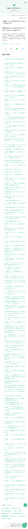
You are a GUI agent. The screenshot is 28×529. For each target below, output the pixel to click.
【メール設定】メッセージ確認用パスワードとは (14, 448)
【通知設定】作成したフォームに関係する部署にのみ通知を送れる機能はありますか (14, 327)
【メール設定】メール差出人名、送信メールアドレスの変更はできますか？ (14, 157)
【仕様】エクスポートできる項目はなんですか (14, 237)
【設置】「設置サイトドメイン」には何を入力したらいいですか (15, 179)
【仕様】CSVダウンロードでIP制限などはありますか (14, 68)
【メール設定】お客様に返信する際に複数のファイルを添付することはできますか (14, 118)
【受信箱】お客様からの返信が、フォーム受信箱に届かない (14, 382)
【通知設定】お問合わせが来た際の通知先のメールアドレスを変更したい (14, 109)
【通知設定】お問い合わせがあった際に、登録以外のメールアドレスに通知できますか (14, 140)
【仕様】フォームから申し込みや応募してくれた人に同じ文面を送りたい (14, 346)
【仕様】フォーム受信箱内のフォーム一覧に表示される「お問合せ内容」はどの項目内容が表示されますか (14, 376)
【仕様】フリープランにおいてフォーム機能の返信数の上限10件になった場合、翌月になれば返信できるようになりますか (14, 460)
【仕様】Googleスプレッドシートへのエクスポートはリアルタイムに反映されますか (14, 73)
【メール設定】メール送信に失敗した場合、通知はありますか (14, 287)
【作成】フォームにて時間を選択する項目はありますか (14, 105)
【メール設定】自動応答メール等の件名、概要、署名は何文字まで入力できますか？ (14, 386)
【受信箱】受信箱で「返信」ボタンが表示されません (14, 367)
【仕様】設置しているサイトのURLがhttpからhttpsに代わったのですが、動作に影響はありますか (15, 282)
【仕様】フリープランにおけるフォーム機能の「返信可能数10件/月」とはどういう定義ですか (15, 453)
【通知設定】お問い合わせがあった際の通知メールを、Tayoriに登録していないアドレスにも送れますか (14, 313)
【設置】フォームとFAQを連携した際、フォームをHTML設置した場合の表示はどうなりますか (14, 408)
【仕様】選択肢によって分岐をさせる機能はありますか (14, 422)
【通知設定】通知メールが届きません (13, 396)
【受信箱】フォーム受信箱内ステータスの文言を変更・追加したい (14, 414)
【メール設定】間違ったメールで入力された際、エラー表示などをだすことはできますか (14, 336)
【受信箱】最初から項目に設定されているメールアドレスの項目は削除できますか (14, 161)
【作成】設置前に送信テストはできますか (14, 207)
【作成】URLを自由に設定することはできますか (14, 242)
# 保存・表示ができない (18, 513)
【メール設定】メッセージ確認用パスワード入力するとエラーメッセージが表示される (14, 391)
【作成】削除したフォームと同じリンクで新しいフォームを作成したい (14, 362)
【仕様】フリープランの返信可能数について (14, 481)
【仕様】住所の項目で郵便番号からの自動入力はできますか (14, 490)
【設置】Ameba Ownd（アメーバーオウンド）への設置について (14, 197)
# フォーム (12, 44)
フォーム (7, 15)
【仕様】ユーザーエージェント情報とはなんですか (14, 233)
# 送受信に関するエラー (6, 513)
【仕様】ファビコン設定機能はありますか (14, 245)
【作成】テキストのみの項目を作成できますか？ (14, 175)
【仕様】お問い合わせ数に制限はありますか (14, 60)
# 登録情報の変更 (5, 516)
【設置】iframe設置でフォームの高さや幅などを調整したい (14, 131)
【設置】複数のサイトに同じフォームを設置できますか (14, 192)
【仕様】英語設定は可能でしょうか (13, 221)
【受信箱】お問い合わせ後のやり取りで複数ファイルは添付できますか (14, 218)
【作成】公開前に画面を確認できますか (14, 210)
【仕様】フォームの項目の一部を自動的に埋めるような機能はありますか (14, 184)
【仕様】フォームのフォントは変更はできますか (14, 165)
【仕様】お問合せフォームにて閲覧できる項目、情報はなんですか (14, 229)
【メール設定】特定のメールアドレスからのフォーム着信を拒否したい (14, 427)
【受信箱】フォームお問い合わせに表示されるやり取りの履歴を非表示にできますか (14, 297)
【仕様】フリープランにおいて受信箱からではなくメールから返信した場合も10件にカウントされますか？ (14, 466)
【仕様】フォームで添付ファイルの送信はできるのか (14, 113)
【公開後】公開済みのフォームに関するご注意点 (14, 499)
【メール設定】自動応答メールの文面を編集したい (14, 204)
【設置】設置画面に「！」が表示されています (14, 152)
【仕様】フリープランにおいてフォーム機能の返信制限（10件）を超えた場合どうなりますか (14, 472)
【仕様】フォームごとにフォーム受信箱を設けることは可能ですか (14, 135)
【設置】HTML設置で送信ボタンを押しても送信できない (14, 77)
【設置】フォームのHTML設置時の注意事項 (14, 440)
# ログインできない (18, 511)
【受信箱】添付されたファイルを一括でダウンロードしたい (14, 213)
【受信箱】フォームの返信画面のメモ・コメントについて (14, 272)
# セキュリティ (5, 44)
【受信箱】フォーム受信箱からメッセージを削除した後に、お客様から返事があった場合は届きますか (14, 249)
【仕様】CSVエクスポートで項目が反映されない (14, 224)
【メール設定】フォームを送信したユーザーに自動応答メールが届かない (14, 268)
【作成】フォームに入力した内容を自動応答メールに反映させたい (14, 96)
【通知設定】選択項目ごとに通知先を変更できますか (14, 486)
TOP (2, 15)
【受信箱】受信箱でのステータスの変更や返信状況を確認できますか (14, 399)
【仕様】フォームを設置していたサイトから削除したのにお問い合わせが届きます (14, 277)
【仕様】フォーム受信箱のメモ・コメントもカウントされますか (14, 477)
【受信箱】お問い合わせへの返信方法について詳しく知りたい (14, 64)
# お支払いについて (16, 508)
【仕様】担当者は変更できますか (12, 200)
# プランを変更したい (5, 508)
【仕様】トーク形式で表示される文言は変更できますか (14, 81)
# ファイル (18, 44)
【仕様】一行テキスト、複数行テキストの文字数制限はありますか (14, 188)
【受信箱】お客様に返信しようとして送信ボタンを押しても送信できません (14, 302)
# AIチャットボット (21, 516)
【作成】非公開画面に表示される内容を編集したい (14, 431)
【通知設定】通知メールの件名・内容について (14, 494)
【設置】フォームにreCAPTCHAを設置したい (14, 435)
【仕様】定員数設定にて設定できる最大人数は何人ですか (14, 259)
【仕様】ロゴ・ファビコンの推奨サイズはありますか (14, 323)
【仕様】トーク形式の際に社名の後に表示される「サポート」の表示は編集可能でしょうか (14, 86)
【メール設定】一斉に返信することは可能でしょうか (14, 318)
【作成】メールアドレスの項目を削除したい (14, 418)
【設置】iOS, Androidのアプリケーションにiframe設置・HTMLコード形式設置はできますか (14, 307)
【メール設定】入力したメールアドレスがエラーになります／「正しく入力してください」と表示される (14, 292)
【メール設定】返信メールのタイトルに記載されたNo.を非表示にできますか (14, 145)
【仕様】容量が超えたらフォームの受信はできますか (14, 255)
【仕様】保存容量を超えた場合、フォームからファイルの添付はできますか (14, 403)
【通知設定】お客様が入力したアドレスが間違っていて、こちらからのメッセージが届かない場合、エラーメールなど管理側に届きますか (14, 356)
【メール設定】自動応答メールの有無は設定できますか (14, 126)
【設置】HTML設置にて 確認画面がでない (14, 92)
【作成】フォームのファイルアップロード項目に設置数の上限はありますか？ (14, 264)
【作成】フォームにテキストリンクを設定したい (14, 100)
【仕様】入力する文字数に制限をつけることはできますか (14, 350)
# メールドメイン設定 (5, 518)
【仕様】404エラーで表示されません (13, 169)
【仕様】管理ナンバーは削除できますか (14, 149)
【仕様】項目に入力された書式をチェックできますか (14, 122)
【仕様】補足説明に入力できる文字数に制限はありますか (14, 331)
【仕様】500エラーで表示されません (13, 172)
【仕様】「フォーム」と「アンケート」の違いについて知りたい (15, 444)
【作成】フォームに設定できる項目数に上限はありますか (14, 371)
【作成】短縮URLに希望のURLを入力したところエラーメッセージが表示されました (14, 342)
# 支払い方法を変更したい (6, 511)
